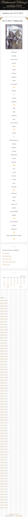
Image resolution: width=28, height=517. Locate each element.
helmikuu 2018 (3, 380)
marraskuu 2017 (3, 388)
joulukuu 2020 (3, 324)
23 (11, 283)
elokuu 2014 (2, 491)
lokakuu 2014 (3, 486)
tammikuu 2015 (3, 478)
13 (24, 280)
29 (7, 285)
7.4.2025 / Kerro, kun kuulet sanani (9, 261)
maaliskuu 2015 (3, 473)
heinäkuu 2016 (3, 430)
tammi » (20, 286)
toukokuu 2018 (3, 372)
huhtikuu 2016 (3, 438)
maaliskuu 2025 (3, 303)
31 (14, 285)
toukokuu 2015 (3, 467)
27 (24, 283)
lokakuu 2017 (3, 390)
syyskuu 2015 (3, 457)
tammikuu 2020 (3, 337)
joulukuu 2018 (3, 356)
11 (17, 280)
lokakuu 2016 (3, 422)
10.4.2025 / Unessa (6, 253)
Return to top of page (14, 514)
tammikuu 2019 (3, 353)
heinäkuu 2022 (3, 316)
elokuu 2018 (2, 366)
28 (4, 285)
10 (14, 280)
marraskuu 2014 (3, 483)
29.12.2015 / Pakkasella (12, 20)
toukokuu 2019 (3, 345)
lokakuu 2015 (3, 454)
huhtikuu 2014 (3, 502)
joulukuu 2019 (3, 340)
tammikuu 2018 (3, 382)
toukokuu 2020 (3, 329)
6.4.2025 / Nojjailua (6, 264)
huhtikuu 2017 (3, 406)
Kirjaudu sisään (19, 515)
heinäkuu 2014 (3, 494)
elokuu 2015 (2, 459)
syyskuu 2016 (3, 425)
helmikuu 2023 (3, 313)
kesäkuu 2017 (3, 401)
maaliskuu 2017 (3, 409)
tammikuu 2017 (3, 414)
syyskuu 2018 (3, 364)
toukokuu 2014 (3, 499)
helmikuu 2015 (3, 475)
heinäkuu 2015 (3, 462)
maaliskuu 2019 (3, 348)
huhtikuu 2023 (3, 308)
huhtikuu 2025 (3, 300)
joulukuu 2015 (3, 449)
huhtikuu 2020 (3, 332)
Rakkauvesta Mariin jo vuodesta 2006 (14, 4)
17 (14, 282)
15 (7, 282)
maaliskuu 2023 (3, 311)
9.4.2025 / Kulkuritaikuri (6, 256)
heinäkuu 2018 (3, 369)
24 (14, 283)
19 (20, 282)
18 (17, 282)
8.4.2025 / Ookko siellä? (6, 258)
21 (4, 283)
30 (11, 285)
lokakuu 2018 (3, 361)
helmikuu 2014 (3, 507)
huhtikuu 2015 (3, 470)
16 (11, 282)
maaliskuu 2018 (3, 377)
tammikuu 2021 (3, 321)
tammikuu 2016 (3, 446)
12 (20, 280)
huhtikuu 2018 (3, 374)
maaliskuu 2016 (3, 441)
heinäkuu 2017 (3, 398)
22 (7, 283)
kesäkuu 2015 (3, 465)
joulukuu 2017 (3, 385)
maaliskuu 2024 (3, 305)
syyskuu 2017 (3, 393)
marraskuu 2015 (3, 451)
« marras (7, 286)
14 (4, 282)
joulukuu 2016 (3, 417)
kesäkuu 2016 (3, 433)
